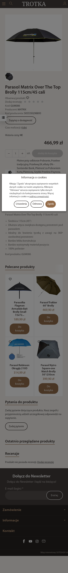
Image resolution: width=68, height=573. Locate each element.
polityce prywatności (39, 197)
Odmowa (37, 204)
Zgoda (50, 204)
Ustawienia (21, 204)
